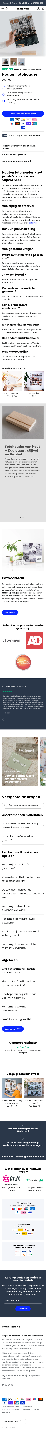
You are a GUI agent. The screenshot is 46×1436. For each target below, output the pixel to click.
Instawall (11, 1427)
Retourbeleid (27, 1406)
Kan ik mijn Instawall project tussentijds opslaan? (18, 908)
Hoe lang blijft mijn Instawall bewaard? (18, 920)
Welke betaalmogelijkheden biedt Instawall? (18, 970)
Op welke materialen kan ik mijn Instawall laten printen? (20, 825)
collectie (33, 223)
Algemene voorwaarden (11, 1406)
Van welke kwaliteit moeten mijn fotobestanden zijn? (21, 879)
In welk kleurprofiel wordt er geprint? (18, 838)
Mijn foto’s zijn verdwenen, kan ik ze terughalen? (21, 933)
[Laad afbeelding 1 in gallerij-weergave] (23, 34)
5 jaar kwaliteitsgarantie (14, 154)
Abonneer (23, 1308)
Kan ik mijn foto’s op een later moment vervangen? (19, 946)
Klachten (26, 1409)
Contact (36, 1409)
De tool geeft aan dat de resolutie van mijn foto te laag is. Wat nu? (21, 893)
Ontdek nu (10, 612)
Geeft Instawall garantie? (17, 1019)
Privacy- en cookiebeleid (11, 1409)
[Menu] (2, 8)
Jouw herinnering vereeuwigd (16, 161)
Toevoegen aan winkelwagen (23, 113)
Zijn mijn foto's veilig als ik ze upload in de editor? (18, 983)
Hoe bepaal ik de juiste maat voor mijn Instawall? (19, 996)
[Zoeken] (8, 8)
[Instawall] (23, 8)
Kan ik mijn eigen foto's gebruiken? (15, 866)
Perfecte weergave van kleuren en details (19, 147)
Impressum (6, 1413)
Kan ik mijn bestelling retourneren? (14, 1008)
